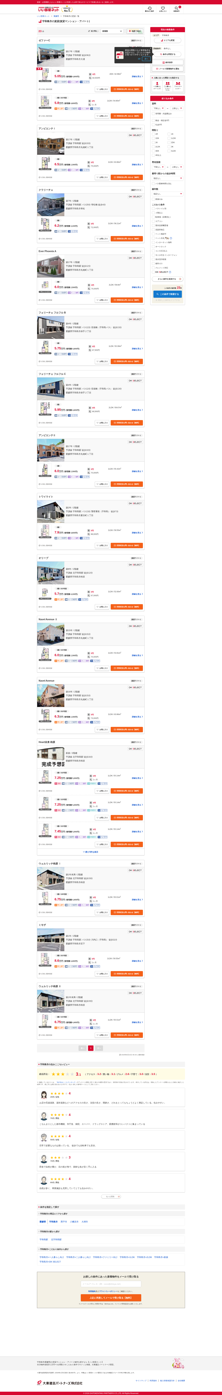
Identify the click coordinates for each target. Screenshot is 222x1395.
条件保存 (169, 62)
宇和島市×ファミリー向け (105, 1257)
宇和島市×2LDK (144, 1257)
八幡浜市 (74, 1221)
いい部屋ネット (43, 16)
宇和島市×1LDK (127, 1257)
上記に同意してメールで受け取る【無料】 (111, 1297)
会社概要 (181, 1381)
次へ (146, 59)
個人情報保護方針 (167, 1381)
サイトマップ (141, 1381)
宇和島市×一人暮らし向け (52, 1257)
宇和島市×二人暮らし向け (78, 1257)
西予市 (64, 1221)
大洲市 (85, 1221)
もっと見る (110, 1196)
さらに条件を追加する (167, 279)
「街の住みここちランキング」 (66, 1082)
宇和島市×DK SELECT (50, 1262)
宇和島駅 (44, 1239)
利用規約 (153, 1381)
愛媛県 (56, 16)
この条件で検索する (169, 294)
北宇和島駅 (56, 1239)
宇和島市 (53, 1221)
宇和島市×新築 (161, 1257)
